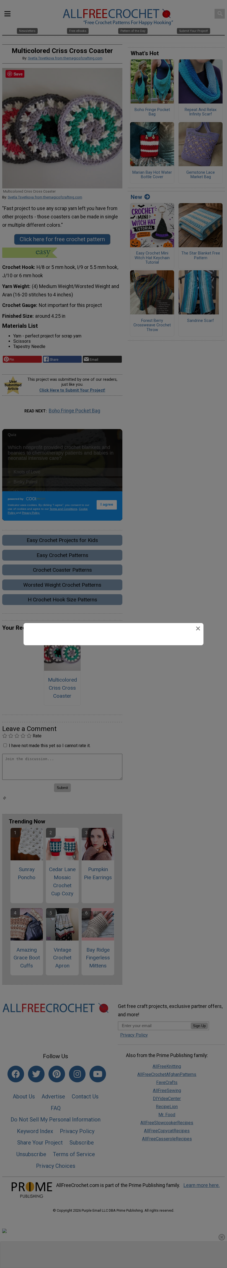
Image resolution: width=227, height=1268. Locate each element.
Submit (113, 669)
